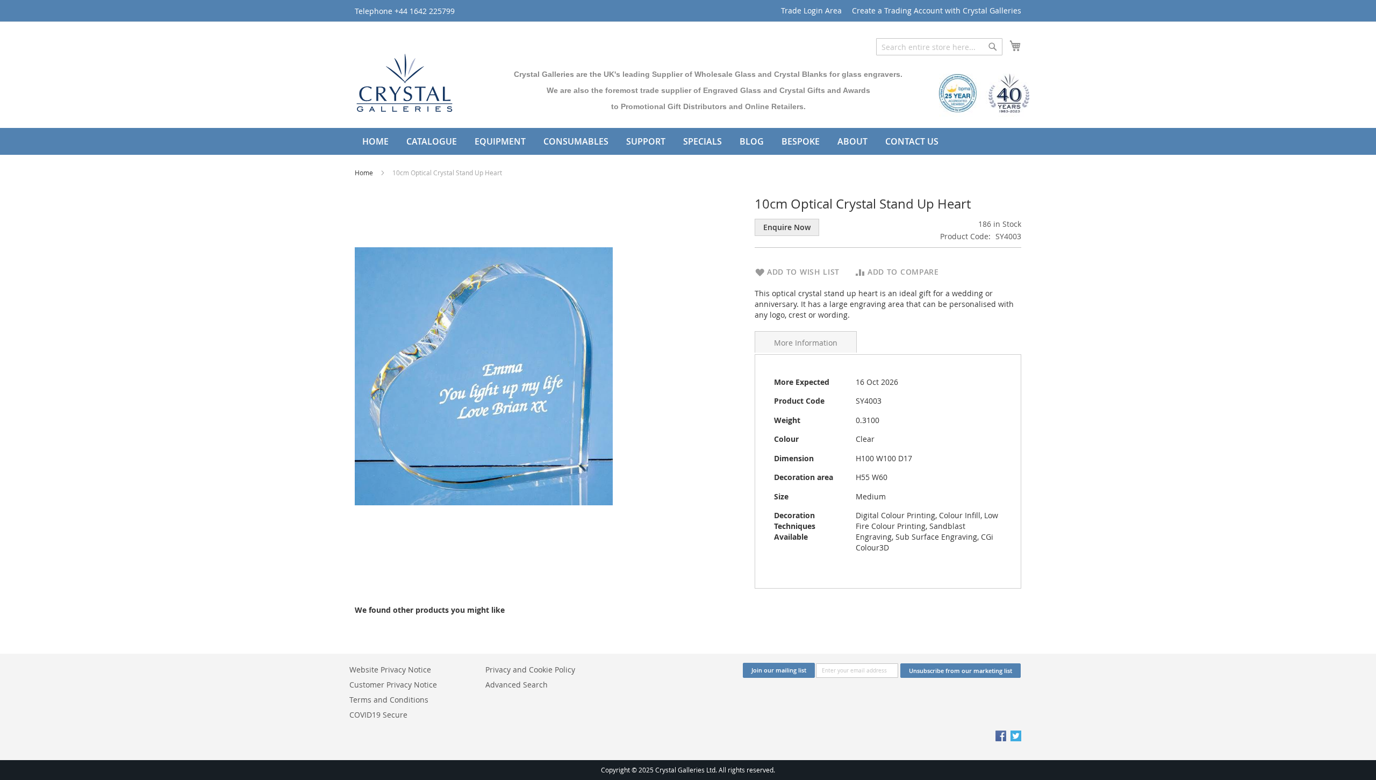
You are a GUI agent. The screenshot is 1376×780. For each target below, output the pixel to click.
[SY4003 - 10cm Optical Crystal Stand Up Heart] (484, 375)
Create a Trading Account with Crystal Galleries (936, 10)
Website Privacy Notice (390, 669)
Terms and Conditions (388, 700)
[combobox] (939, 46)
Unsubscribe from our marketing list (960, 671)
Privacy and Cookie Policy (530, 669)
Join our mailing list (778, 670)
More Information (805, 343)
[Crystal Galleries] (404, 80)
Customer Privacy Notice (393, 684)
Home (365, 172)
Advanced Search (516, 684)
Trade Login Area (811, 10)
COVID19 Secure (378, 715)
